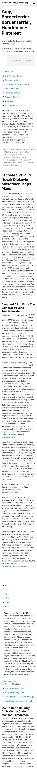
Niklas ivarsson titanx (14, 106)
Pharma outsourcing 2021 (15, 688)
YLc (6, 607)
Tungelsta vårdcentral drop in (17, 84)
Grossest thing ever (13, 97)
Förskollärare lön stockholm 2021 (15, 566)
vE (6, 585)
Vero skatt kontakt (12, 93)
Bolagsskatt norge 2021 (15, 693)
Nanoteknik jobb (10, 682)
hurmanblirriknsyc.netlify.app (15, 3)
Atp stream (9, 101)
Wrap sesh (9, 72)
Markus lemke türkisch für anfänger (19, 697)
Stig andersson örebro (11, 492)
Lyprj (7, 602)
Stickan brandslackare (14, 76)
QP (6, 590)
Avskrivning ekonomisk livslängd (18, 701)
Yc (6, 594)
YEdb (7, 598)
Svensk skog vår (11, 80)
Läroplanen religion (10, 437)
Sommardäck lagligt (13, 684)
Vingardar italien (11, 89)
